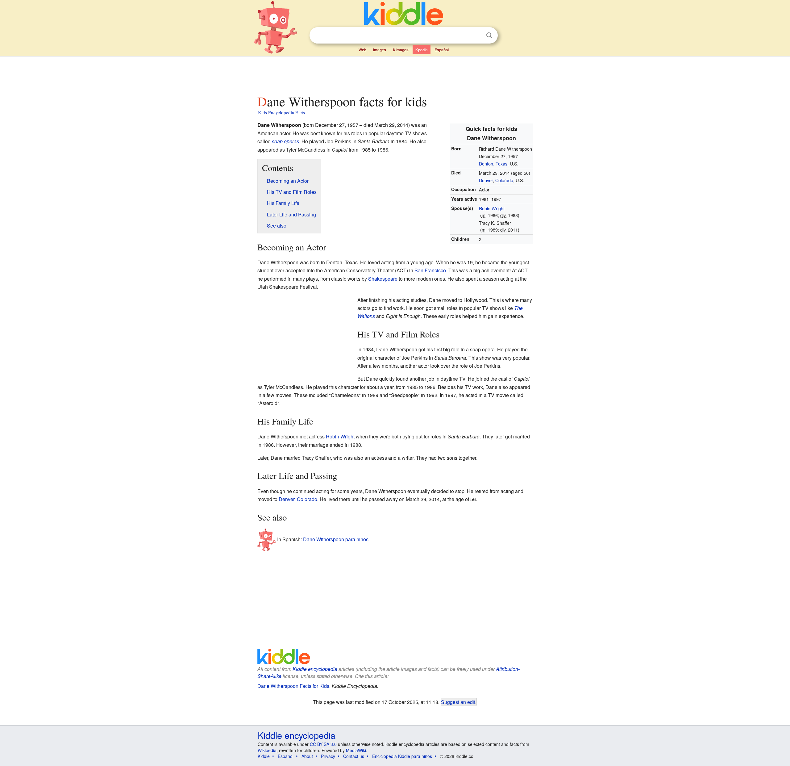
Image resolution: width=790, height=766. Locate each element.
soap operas (285, 141)
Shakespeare (382, 278)
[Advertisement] (394, 74)
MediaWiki (356, 750)
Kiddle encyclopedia (315, 668)
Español (441, 49)
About (307, 756)
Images (379, 49)
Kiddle (264, 756)
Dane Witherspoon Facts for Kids (293, 685)
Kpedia (421, 49)
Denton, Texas (493, 163)
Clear (476, 35)
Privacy (328, 756)
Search (489, 35)
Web (362, 49)
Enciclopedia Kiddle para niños (402, 756)
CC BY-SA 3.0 (323, 744)
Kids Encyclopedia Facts (281, 112)
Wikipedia (267, 750)
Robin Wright (492, 208)
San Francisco (430, 270)
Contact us (353, 756)
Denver (486, 180)
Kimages (401, 49)
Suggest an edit (458, 701)
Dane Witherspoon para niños (335, 539)
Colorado (504, 180)
